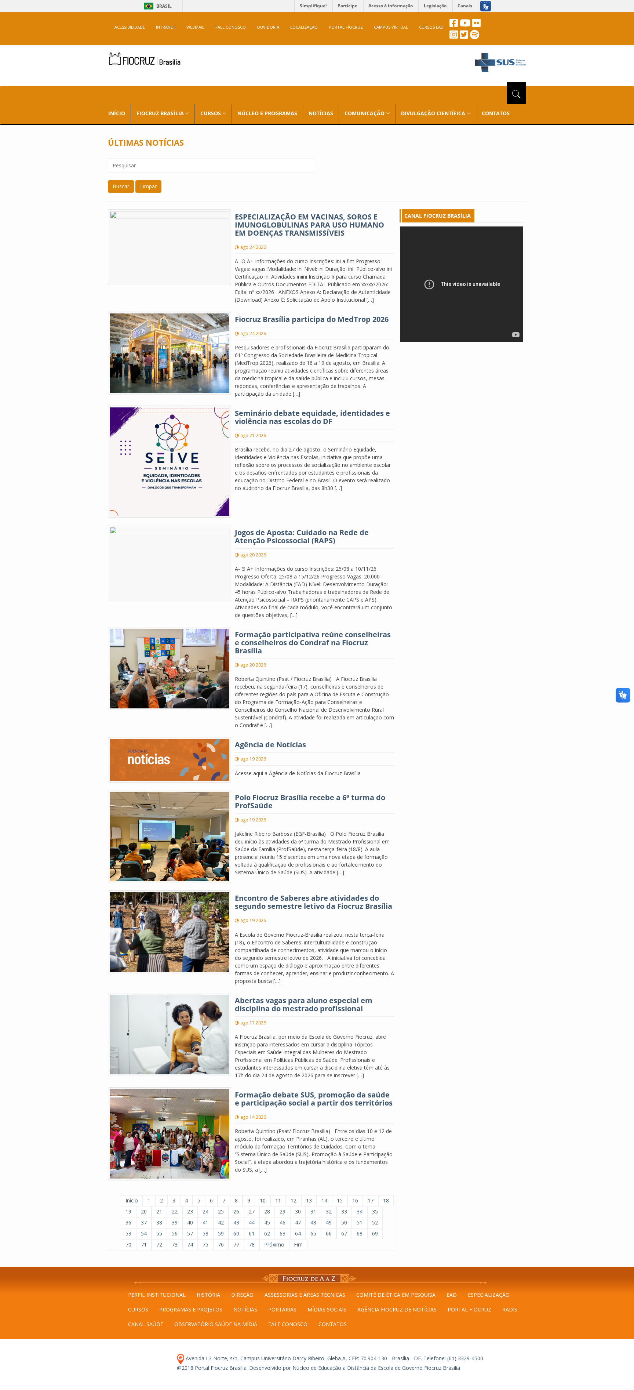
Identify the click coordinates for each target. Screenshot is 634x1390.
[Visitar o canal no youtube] (465, 25)
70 (128, 1244)
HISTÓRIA (208, 1294)
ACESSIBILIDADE (129, 27)
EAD (452, 1294)
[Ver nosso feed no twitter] (464, 36)
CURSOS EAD (431, 27)
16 (355, 1200)
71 (144, 1244)
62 (267, 1233)
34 (359, 1211)
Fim (298, 1244)
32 (329, 1211)
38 (159, 1222)
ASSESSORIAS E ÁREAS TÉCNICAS (305, 1294)
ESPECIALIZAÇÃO (489, 1294)
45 (267, 1222)
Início (131, 1200)
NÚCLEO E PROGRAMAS (267, 113)
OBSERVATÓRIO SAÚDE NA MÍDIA (215, 1324)
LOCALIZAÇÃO (304, 27)
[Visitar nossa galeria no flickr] (476, 25)
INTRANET (165, 27)
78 (252, 1244)
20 (144, 1211)
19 (128, 1211)
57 (190, 1233)
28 (267, 1211)
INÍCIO (116, 113)
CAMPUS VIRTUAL (391, 27)
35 (375, 1211)
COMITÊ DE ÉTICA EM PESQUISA (396, 1294)
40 (190, 1222)
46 (282, 1222)
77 (236, 1244)
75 (205, 1244)
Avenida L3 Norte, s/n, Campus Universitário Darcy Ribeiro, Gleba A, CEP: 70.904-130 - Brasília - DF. (303, 1358)
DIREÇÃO (242, 1294)
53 (128, 1233)
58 (205, 1233)
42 (221, 1222)
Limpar (148, 186)
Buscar (121, 186)
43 (236, 1222)
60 (236, 1233)
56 (175, 1233)
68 (359, 1233)
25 (221, 1211)
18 (386, 1200)
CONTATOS (496, 113)
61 (252, 1233)
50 (344, 1222)
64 (298, 1233)
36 (128, 1222)
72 (159, 1244)
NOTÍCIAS (321, 113)
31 (313, 1211)
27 (252, 1211)
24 (205, 1211)
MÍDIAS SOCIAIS (326, 1309)
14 (324, 1200)
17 (371, 1200)
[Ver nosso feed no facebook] (453, 25)
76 (221, 1244)
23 (190, 1211)
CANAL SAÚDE (145, 1324)
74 (190, 1244)
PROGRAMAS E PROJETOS (190, 1309)
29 (282, 1211)
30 (298, 1211)
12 (293, 1200)
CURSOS (138, 1309)
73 (175, 1244)
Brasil (156, 6)
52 (375, 1222)
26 (236, 1211)
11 (278, 1200)
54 (144, 1233)
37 (144, 1222)
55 (159, 1233)
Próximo (274, 1244)
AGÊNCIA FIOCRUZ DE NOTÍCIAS (397, 1309)
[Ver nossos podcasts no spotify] (474, 36)
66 (329, 1233)
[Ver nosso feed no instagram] (453, 36)
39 (175, 1222)
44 (252, 1222)
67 (344, 1233)
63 (282, 1233)
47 (298, 1222)
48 (313, 1222)
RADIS (509, 1309)
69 (375, 1233)
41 (205, 1222)
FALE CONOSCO (230, 27)
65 (313, 1233)
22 (175, 1211)
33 (344, 1211)
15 (340, 1200)
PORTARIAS (282, 1309)
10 (263, 1200)
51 (359, 1222)
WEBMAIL (195, 27)
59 (221, 1233)
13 (309, 1200)
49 (329, 1222)
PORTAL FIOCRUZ (346, 27)
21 (159, 1211)
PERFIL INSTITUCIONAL (157, 1294)
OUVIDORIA (268, 27)
